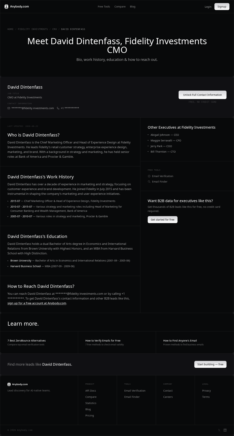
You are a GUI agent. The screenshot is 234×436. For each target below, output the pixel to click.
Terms (206, 397)
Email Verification (162, 176)
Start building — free (210, 364)
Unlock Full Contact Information (202, 94)
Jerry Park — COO (161, 146)
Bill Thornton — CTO (163, 151)
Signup (222, 6)
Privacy (206, 390)
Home (10, 29)
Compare (120, 6)
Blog (132, 6)
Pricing (89, 415)
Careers (168, 397)
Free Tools (104, 6)
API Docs (90, 390)
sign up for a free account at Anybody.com (36, 303)
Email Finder (159, 181)
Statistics (90, 403)
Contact (168, 390)
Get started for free (162, 219)
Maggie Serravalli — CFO (166, 140)
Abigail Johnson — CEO (165, 135)
